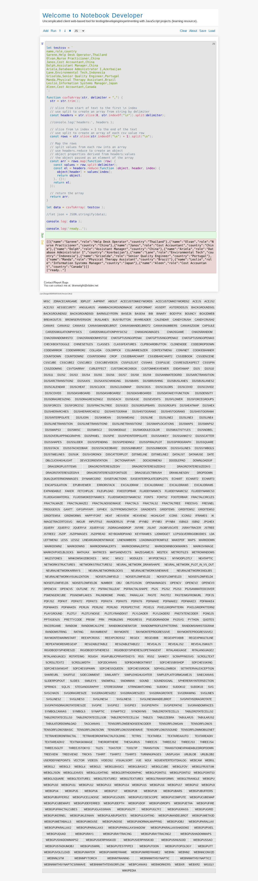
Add (45, 30)
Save (202, 30)
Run (53, 30)
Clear (183, 30)
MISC (47, 301)
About (193, 30)
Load (212, 30)
